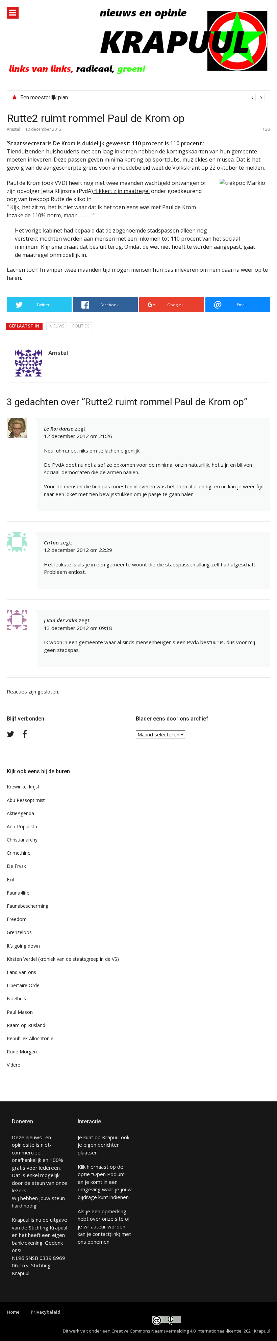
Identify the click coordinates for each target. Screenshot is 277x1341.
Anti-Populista (22, 826)
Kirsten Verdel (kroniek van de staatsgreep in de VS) (63, 959)
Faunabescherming (27, 906)
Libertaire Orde (23, 985)
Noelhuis (16, 998)
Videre (13, 1065)
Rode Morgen (22, 1051)
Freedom (17, 919)
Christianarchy (22, 839)
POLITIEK (80, 326)
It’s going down (23, 946)
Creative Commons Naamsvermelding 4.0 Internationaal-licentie (176, 1331)
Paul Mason (20, 1012)
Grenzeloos (19, 932)
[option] (142, 97)
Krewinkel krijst (23, 786)
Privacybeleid (45, 1312)
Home (13, 1312)
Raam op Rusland (26, 1025)
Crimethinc (18, 853)
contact (101, 1233)
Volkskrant (186, 167)
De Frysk (16, 866)
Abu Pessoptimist (26, 800)
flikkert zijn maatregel (121, 191)
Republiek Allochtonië (30, 1038)
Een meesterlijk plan (44, 97)
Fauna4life (18, 892)
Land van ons (21, 972)
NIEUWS (56, 326)
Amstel (13, 129)
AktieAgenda (20, 813)
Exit (11, 879)
